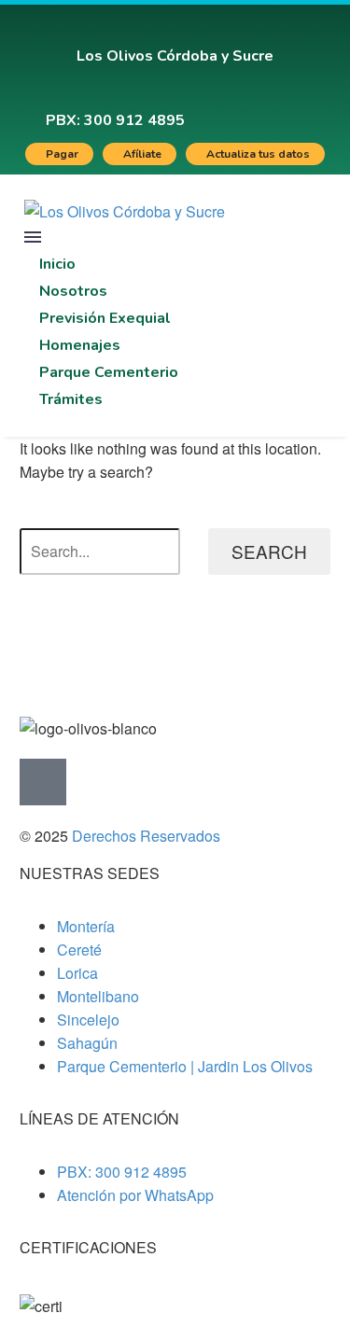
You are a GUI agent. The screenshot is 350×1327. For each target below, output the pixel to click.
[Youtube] (311, 108)
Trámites (71, 399)
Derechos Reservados (146, 835)
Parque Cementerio (108, 372)
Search (269, 551)
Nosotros (73, 291)
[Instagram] (281, 108)
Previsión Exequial (105, 318)
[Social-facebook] (251, 108)
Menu (32, 237)
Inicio (57, 264)
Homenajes (79, 345)
